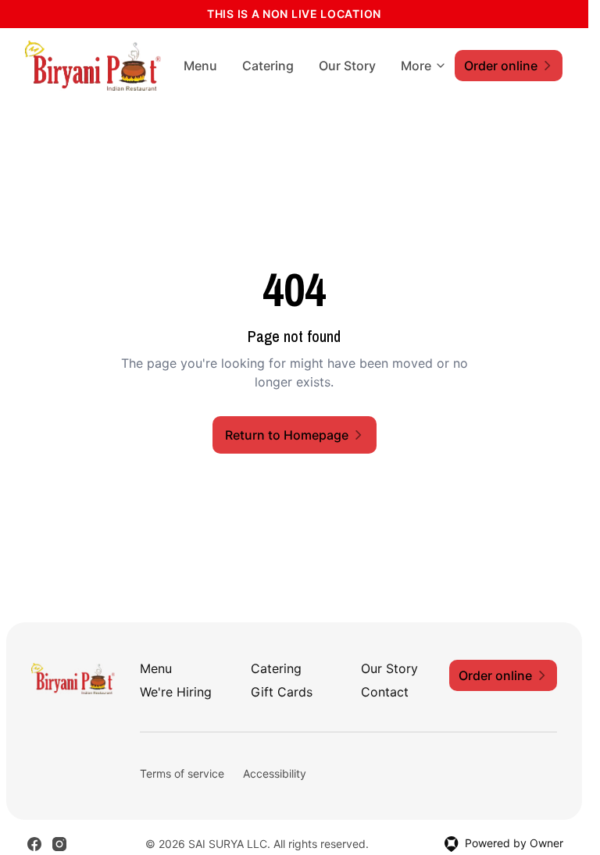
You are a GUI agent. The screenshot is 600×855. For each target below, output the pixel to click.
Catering (268, 65)
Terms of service (182, 773)
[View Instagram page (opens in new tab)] (59, 844)
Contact (385, 692)
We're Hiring (176, 692)
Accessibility (274, 773)
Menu (200, 65)
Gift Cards (281, 692)
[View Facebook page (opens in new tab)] (34, 844)
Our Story (347, 65)
